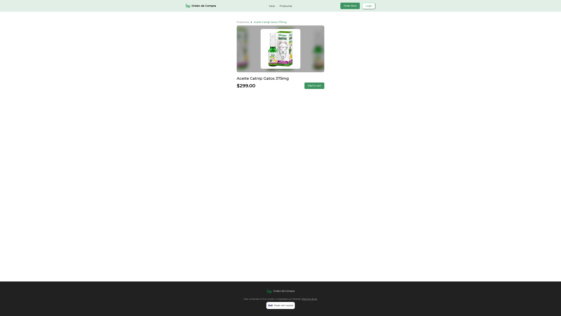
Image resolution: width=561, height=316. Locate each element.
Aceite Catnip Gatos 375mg (270, 22)
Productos (286, 6)
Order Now (350, 5)
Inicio (272, 6)
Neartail (297, 299)
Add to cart (314, 85)
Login (368, 6)
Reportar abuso (309, 299)
